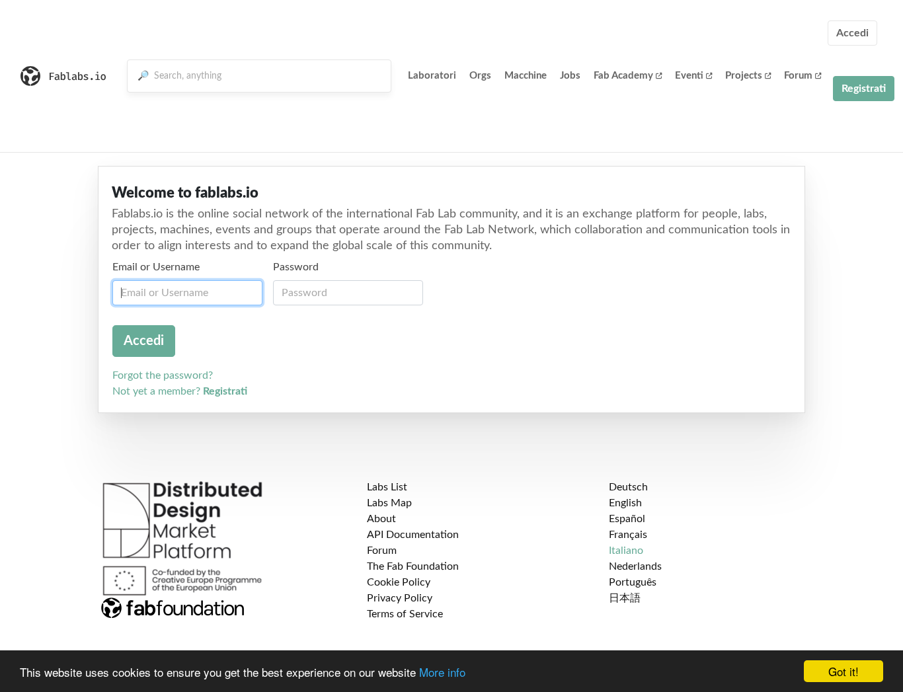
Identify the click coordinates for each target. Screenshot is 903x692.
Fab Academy (623, 76)
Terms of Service (405, 614)
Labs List (387, 487)
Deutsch (628, 487)
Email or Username (156, 267)
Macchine (525, 76)
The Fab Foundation (413, 566)
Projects (743, 76)
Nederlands (635, 566)
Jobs (570, 76)
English (625, 503)
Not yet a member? (179, 391)
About (381, 519)
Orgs (480, 76)
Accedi (852, 33)
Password (296, 267)
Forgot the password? (162, 375)
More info (442, 672)
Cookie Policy (398, 582)
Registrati (864, 88)
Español (627, 519)
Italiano (626, 550)
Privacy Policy (399, 598)
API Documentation (413, 534)
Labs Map (389, 503)
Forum (798, 76)
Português (632, 582)
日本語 (625, 598)
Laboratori (432, 76)
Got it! (843, 671)
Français (628, 534)
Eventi (689, 76)
